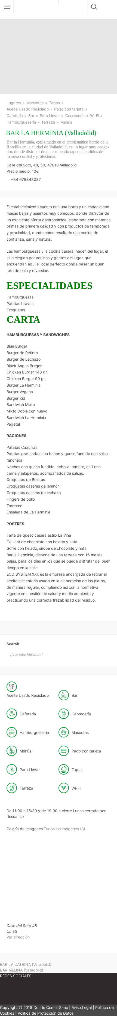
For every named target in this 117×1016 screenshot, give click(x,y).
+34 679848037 (26, 179)
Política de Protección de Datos (45, 1013)
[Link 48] (27, 913)
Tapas (54, 102)
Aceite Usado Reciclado (28, 109)
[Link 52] (16, 992)
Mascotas (35, 102)
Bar (31, 115)
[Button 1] (7, 7)
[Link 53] (49, 992)
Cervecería (75, 115)
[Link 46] (27, 871)
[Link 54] (81, 992)
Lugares (14, 102)
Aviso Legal (82, 1007)
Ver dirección (18, 937)
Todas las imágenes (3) (64, 828)
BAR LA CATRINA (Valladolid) (25, 964)
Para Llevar (50, 115)
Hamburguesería (21, 122)
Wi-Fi (94, 115)
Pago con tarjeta (69, 109)
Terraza (48, 122)
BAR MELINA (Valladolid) (21, 970)
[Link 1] (37, 9)
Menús (66, 122)
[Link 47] (68, 871)
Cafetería (15, 115)
